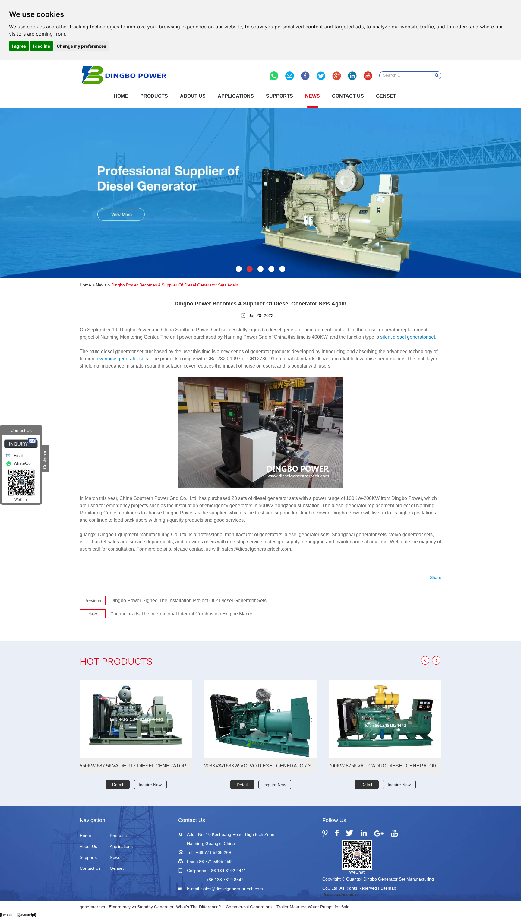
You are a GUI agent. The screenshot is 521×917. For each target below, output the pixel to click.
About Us (193, 96)
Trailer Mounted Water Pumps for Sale (312, 906)
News (312, 96)
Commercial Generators (249, 906)
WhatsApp (22, 463)
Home (121, 96)
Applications (236, 96)
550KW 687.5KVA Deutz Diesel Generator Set (136, 765)
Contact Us (348, 96)
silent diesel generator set (407, 337)
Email (18, 456)
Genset (386, 96)
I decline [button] (41, 46)
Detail (117, 784)
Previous (92, 600)
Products (154, 96)
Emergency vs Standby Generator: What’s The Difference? (165, 906)
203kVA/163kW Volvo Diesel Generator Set (260, 765)
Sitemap (388, 888)
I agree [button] (19, 46)
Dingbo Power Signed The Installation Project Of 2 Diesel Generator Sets (188, 600)
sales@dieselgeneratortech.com (232, 888)
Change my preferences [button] (81, 46)
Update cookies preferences (345, 895)
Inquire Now (150, 784)
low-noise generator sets (122, 358)
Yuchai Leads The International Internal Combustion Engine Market (182, 613)
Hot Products (116, 662)
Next (92, 614)
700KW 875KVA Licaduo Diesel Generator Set (385, 765)
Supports (279, 96)
